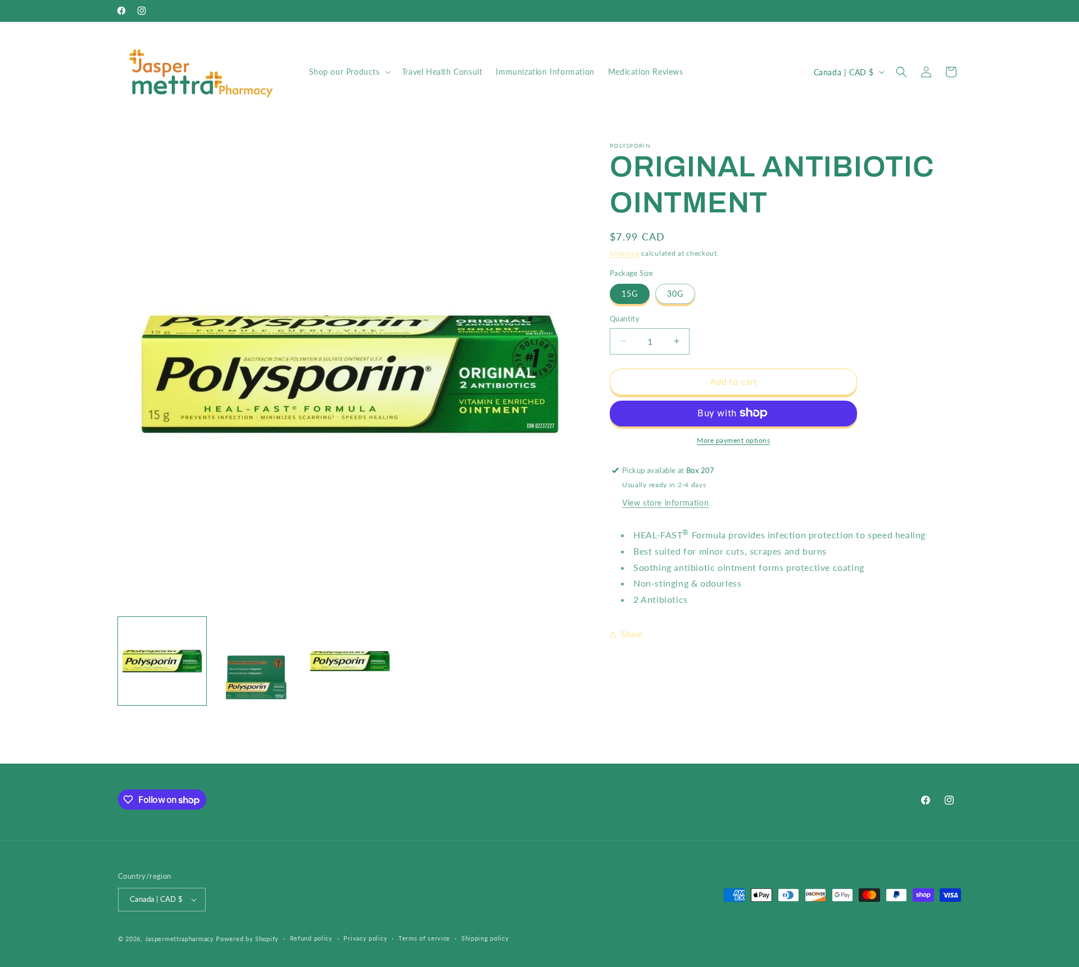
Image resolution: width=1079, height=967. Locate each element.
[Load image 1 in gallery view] (162, 661)
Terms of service (424, 938)
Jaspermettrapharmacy (179, 938)
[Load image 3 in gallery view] (350, 661)
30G (675, 293)
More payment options (733, 439)
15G (630, 293)
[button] (348, 72)
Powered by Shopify (247, 938)
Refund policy (311, 938)
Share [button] (631, 634)
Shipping (625, 253)
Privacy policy (365, 938)
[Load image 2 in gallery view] (256, 661)
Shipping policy (485, 938)
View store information (665, 502)
